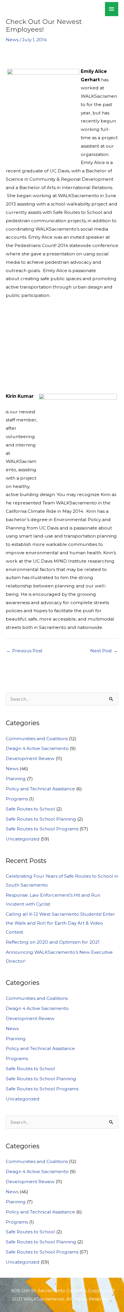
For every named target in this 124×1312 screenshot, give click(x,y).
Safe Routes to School (30, 809)
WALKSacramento (42, 9)
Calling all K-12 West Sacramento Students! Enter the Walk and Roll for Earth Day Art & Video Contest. (60, 923)
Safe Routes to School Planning (41, 819)
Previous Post (24, 650)
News (12, 39)
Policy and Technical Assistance (40, 788)
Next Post (104, 650)
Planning (16, 778)
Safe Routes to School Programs (42, 829)
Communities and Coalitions (37, 738)
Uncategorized (23, 839)
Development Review (30, 758)
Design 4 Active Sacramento (37, 748)
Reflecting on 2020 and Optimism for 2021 (52, 942)
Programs (17, 799)
